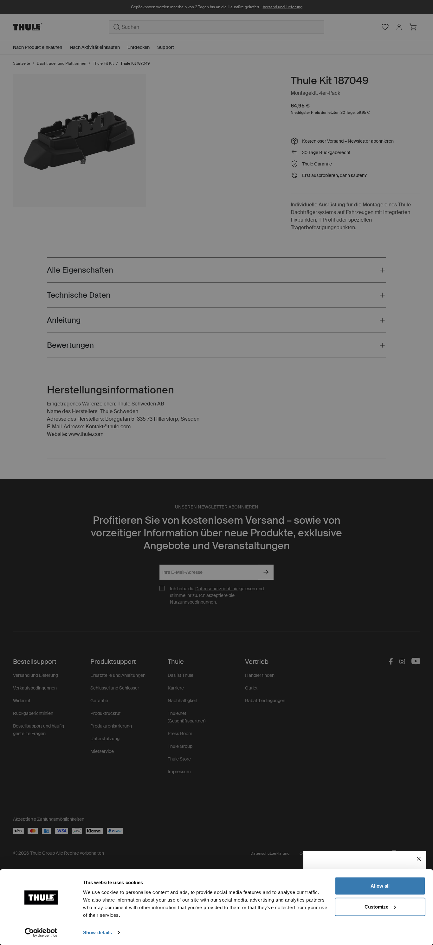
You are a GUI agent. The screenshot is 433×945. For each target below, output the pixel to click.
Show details (97, 932)
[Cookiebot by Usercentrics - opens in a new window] (41, 932)
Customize (376, 906)
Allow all (380, 886)
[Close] (419, 859)
